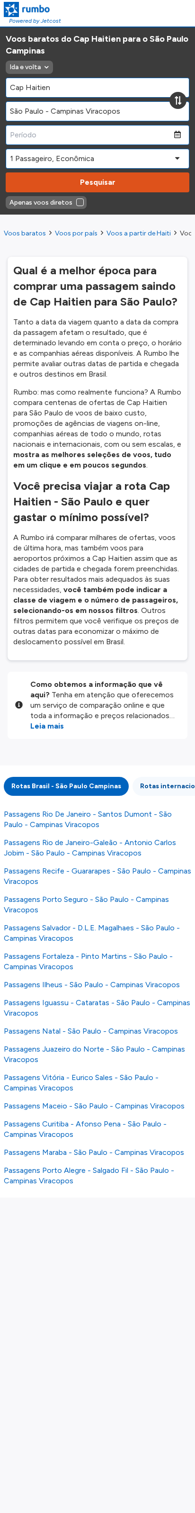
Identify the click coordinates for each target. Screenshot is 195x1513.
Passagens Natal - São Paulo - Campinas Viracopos (91, 1031)
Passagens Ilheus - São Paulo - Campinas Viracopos (92, 984)
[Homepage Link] (32, 9)
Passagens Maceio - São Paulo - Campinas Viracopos (94, 1105)
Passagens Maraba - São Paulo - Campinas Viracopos (94, 1152)
